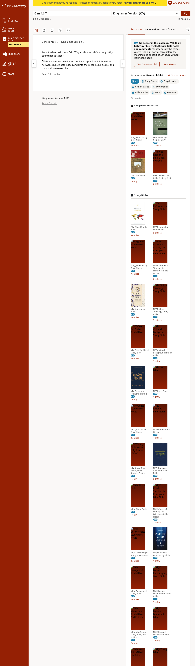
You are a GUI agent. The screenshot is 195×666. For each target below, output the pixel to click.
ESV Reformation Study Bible (161, 228)
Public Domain (49, 103)
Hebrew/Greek (153, 29)
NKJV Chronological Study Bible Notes (140, 553)
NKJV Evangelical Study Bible (139, 592)
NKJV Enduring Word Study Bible (161, 553)
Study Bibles (141, 195)
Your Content (169, 29)
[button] (178, 3)
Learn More (170, 64)
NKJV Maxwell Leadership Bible (161, 633)
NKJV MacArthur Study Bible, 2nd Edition (138, 635)
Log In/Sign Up (181, 2)
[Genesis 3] (34, 64)
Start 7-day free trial (147, 64)
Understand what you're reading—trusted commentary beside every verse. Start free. (106, 2)
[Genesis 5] (122, 64)
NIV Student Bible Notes (161, 431)
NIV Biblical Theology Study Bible (160, 312)
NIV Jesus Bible (160, 391)
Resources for (147, 75)
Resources (136, 29)
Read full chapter (51, 74)
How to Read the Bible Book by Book (162, 177)
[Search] (185, 13)
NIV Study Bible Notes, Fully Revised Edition (138, 470)
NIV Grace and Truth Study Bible (139, 392)
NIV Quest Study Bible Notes (138, 431)
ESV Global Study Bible (139, 228)
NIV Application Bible (138, 310)
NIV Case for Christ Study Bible (140, 351)
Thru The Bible (138, 175)
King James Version (53, 98)
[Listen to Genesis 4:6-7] (68, 30)
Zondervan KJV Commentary (160, 138)
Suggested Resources (146, 105)
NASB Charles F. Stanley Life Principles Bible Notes (160, 269)
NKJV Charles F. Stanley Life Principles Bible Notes (160, 513)
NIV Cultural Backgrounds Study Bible (162, 353)
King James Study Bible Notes (139, 138)
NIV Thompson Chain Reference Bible (161, 470)
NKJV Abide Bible (139, 509)
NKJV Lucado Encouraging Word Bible (162, 594)
